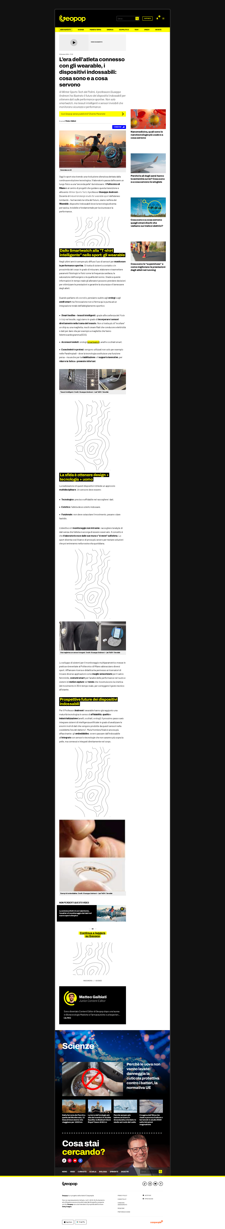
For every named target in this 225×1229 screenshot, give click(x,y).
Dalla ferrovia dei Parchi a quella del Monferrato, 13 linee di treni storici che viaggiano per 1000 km (73, 1118)
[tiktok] (144, 1184)
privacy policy (122, 1195)
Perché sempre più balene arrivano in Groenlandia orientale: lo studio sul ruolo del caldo (125, 1118)
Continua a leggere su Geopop (92, 935)
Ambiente (114, 1172)
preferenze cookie (124, 1212)
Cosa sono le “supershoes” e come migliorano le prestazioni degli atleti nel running (148, 267)
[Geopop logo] (72, 18)
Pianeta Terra (95, 30)
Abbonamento (65, 30)
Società (158, 30)
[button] (163, 18)
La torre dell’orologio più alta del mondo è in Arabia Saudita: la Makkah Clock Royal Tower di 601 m (99, 1118)
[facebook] (161, 1184)
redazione (121, 1208)
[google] (81, 1222)
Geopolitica (124, 30)
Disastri (125, 1172)
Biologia (103, 1172)
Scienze (81, 30)
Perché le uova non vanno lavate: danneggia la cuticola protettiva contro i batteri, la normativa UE (143, 1076)
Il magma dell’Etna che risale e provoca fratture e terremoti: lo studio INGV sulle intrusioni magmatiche (151, 1119)
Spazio (146, 30)
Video (72, 1172)
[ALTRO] (67, 1018)
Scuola (92, 1172)
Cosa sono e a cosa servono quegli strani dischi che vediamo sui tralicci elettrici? (147, 223)
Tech (136, 30)
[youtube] (155, 1184)
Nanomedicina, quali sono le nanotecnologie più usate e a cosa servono (147, 134)
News (64, 1172)
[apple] (68, 1222)
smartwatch (93, 342)
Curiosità (82, 1172)
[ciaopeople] (156, 1222)
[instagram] (150, 1184)
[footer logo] (84, 1184)
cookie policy (122, 1199)
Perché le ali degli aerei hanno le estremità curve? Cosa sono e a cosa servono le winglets (148, 179)
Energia (110, 30)
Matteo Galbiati (93, 997)
